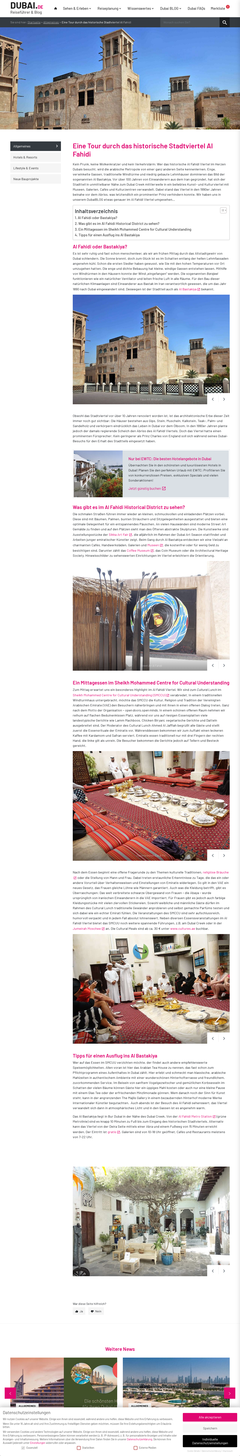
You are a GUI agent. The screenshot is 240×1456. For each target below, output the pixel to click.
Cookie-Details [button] (193, 1451)
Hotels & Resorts (25, 157)
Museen (153, 545)
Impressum (228, 1451)
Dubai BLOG (169, 8)
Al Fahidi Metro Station (195, 1116)
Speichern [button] (210, 1428)
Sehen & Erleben (75, 8)
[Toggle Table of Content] (221, 210)
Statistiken (88, 1447)
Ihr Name (67, 1305)
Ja (81, 1311)
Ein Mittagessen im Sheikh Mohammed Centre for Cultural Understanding (134, 229)
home (55, 8)
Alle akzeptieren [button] (210, 1417)
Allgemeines (51, 22)
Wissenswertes (139, 8)
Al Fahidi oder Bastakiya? (97, 218)
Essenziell (32, 1447)
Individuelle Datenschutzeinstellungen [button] (210, 1441)
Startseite (34, 22)
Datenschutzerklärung (139, 1439)
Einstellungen (37, 1442)
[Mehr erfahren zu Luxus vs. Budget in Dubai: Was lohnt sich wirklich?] (176, 1393)
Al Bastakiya (187, 289)
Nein (98, 1311)
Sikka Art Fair (118, 534)
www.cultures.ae (182, 928)
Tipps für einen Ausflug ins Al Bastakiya (109, 235)
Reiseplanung (108, 8)
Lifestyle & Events (25, 168)
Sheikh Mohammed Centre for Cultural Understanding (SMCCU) (119, 695)
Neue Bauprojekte (26, 179)
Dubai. (26, 7)
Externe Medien (147, 1447)
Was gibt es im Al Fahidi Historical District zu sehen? (118, 223)
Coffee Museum (138, 550)
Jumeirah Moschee (87, 928)
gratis (112, 1132)
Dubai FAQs (196, 8)
